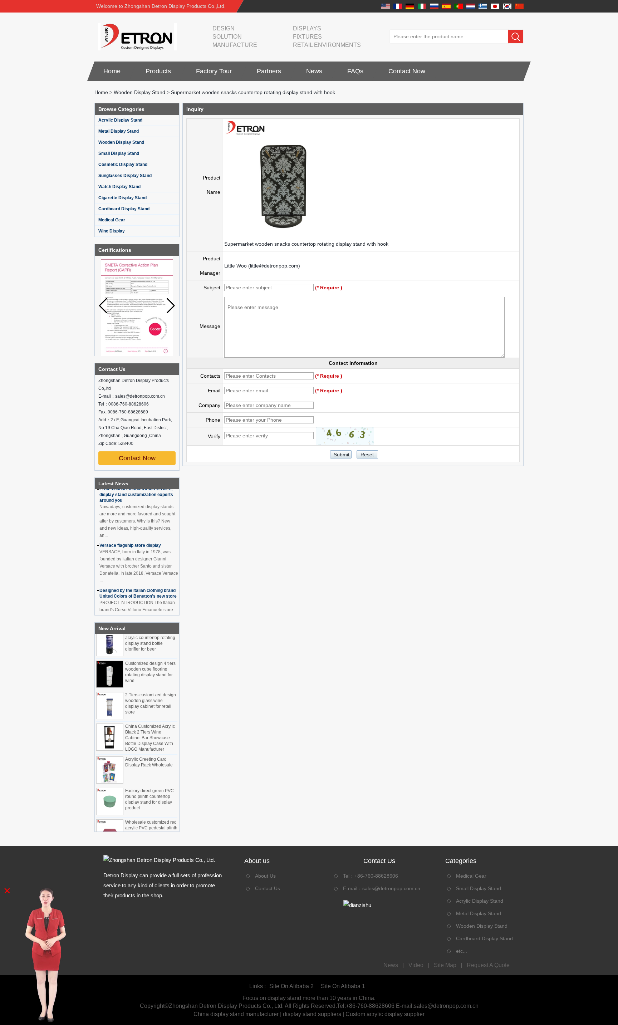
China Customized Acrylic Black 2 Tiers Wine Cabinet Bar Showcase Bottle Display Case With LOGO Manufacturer (150, 729)
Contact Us (267, 888)
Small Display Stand (118, 153)
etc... (461, 951)
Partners (269, 71)
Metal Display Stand (118, 131)
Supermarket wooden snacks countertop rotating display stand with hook (306, 244)
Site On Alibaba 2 (291, 986)
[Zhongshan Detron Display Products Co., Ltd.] (135, 36)
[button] (171, 306)
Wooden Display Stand (139, 92)
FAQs (355, 71)
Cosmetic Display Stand (122, 164)
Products (158, 71)
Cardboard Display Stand (123, 208)
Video (415, 965)
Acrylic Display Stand (120, 120)
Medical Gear (111, 219)
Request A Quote (488, 965)
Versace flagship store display (130, 536)
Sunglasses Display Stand (125, 175)
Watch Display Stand (119, 186)
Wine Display (111, 231)
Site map (445, 965)
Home (112, 71)
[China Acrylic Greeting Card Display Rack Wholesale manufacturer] (109, 761)
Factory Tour (214, 71)
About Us (265, 876)
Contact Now (406, 71)
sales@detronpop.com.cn (391, 888)
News (314, 71)
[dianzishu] (379, 905)
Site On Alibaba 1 (343, 986)
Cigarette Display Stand (122, 197)
